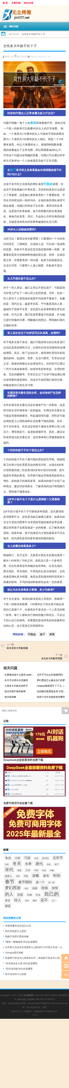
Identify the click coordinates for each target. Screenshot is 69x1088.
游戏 (44, 887)
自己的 (51, 893)
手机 (26, 875)
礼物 (29, 894)
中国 (17, 858)
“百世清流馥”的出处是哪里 (19, 968)
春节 (9, 881)
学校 (49, 864)
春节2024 (14, 34)
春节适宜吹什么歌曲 (15, 974)
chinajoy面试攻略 (14, 952)
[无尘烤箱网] (34, 13)
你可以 (45, 858)
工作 (27, 870)
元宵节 (58, 857)
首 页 (5, 2)
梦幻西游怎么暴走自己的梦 (51, 680)
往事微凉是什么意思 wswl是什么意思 (20, 674)
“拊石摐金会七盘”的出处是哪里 (21, 963)
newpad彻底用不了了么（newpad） (52, 685)
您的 (18, 876)
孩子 (13, 170)
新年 (46, 875)
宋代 (9, 869)
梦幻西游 (12, 887)
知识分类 (28, 2)
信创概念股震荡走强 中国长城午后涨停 (52, 691)
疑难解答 (31, 999)
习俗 (27, 857)
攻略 (35, 875)
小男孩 (34, 1014)
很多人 (8, 875)
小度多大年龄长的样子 (16, 685)
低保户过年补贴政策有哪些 (51, 696)
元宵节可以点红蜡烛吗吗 (50, 674)
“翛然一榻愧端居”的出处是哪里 (21, 941)
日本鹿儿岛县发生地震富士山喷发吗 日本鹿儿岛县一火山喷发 (35, 947)
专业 (8, 857)
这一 (54, 900)
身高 (33, 122)
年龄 (52, 870)
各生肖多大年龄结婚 (17, 648)
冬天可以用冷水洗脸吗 (16, 680)
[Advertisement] (34, 1053)
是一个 (40, 882)
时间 (56, 875)
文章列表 (16, 2)
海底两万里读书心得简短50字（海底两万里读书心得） (33, 957)
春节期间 (25, 881)
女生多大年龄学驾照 (51, 658)
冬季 (28, 863)
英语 (7, 900)
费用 (35, 900)
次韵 (26, 888)
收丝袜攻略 (10, 696)
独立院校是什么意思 (15, 931)
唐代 (39, 863)
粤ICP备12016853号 (45, 999)
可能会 (48, 184)
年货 (44, 870)
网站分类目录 (51, 995)
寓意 (19, 870)
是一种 (51, 882)
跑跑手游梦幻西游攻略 (17, 936)
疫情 (55, 888)
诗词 (27, 900)
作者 (36, 858)
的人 (9, 894)
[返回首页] (65, 957)
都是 (8, 906)
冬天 (17, 863)
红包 (38, 894)
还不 (44, 899)
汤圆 (34, 888)
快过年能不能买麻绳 (15, 691)
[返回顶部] (65, 974)
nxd (12, 56)
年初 (36, 870)
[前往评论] (65, 966)
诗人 (17, 899)
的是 (20, 894)
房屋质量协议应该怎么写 (18, 925)
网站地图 (22, 999)
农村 (7, 864)
